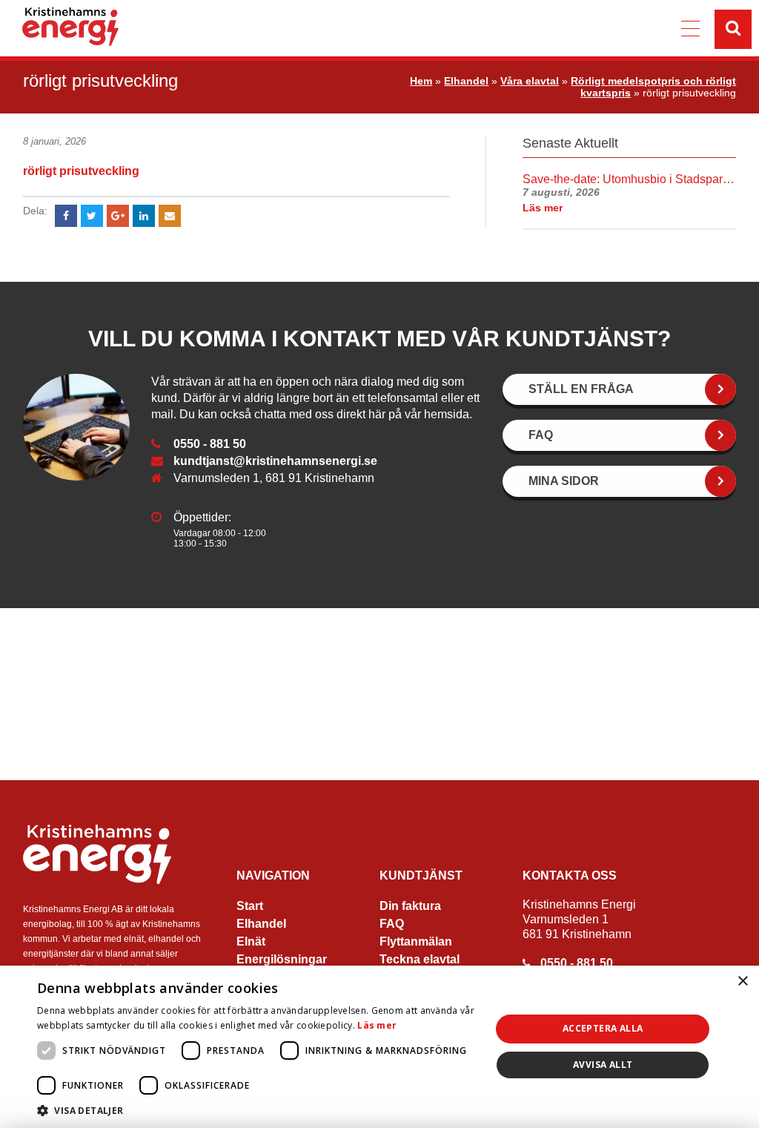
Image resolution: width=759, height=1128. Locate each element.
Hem (421, 81)
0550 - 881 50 (209, 444)
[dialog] (379, 1047)
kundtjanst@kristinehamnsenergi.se (275, 461)
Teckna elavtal (420, 959)
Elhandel (466, 81)
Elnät (250, 941)
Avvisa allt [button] (602, 1064)
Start (249, 906)
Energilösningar (281, 959)
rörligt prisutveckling (81, 171)
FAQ (392, 923)
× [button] (742, 981)
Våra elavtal (529, 81)
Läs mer (377, 1025)
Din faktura (410, 906)
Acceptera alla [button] (603, 1028)
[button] (257, 1110)
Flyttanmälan (416, 941)
